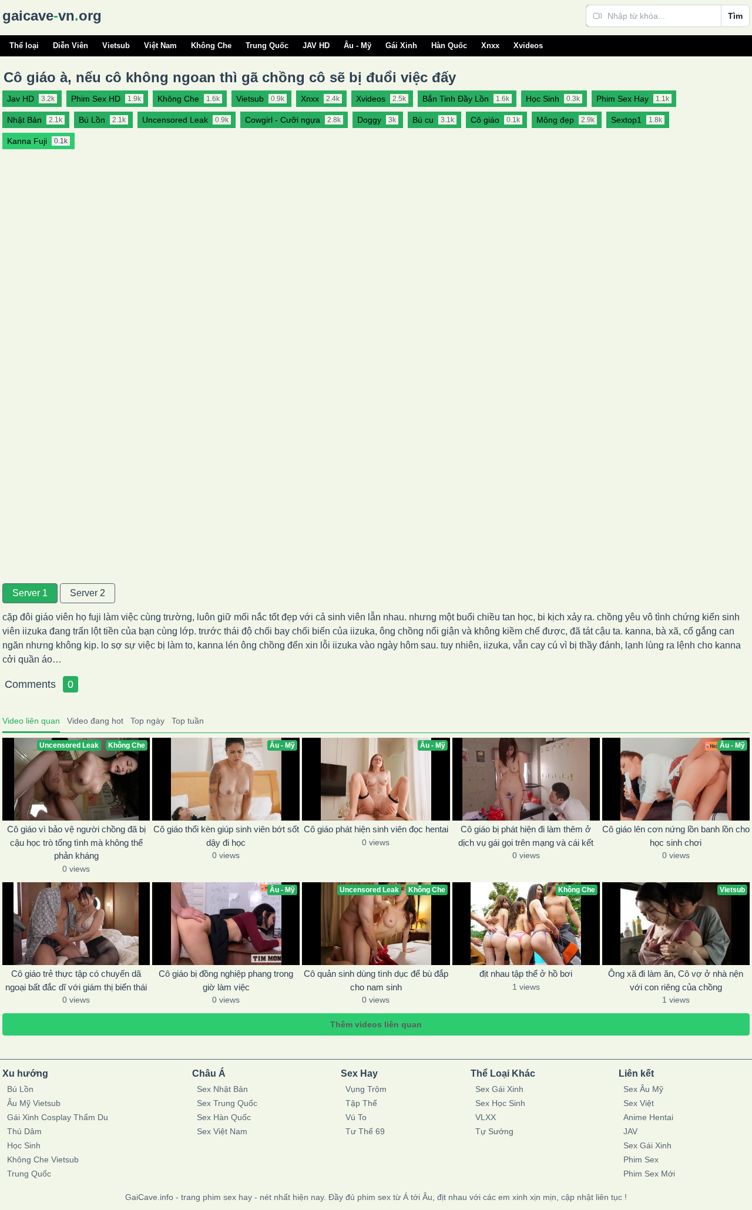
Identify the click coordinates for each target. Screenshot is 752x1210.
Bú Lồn (20, 1089)
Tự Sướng (494, 1131)
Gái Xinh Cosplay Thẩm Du (57, 1117)
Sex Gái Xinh (499, 1089)
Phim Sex (641, 1159)
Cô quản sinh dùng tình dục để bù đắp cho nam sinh (376, 980)
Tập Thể (361, 1103)
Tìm (735, 16)
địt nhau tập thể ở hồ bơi (525, 974)
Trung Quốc (267, 45)
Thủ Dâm (24, 1131)
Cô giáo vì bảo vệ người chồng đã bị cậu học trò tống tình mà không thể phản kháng (76, 842)
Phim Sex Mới (649, 1173)
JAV (630, 1131)
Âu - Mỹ (357, 45)
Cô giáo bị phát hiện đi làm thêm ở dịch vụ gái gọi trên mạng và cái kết (525, 836)
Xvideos (528, 45)
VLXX (485, 1117)
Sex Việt (638, 1103)
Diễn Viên (70, 45)
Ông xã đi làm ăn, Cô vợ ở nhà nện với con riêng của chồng (675, 980)
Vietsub (116, 45)
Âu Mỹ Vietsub (34, 1103)
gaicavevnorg (52, 15)
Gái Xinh (401, 45)
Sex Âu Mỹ (643, 1089)
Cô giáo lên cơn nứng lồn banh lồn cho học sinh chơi (676, 836)
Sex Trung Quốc (227, 1103)
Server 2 (87, 593)
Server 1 (30, 593)
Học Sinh (24, 1145)
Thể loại (24, 45)
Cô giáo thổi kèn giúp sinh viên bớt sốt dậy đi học (226, 836)
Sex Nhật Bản (222, 1089)
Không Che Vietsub (43, 1159)
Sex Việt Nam (222, 1131)
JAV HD (316, 45)
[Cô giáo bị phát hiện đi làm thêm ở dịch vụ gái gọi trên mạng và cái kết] (526, 779)
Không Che (211, 45)
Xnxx (490, 45)
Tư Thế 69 (365, 1131)
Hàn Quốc (449, 45)
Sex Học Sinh (500, 1103)
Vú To (356, 1117)
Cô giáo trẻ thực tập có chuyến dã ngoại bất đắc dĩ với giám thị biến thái (76, 980)
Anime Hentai (648, 1117)
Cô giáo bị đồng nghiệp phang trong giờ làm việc (226, 980)
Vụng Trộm (366, 1089)
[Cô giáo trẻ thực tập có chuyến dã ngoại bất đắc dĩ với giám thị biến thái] (76, 923)
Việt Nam (160, 45)
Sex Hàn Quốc (224, 1117)
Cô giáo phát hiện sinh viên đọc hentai (376, 829)
